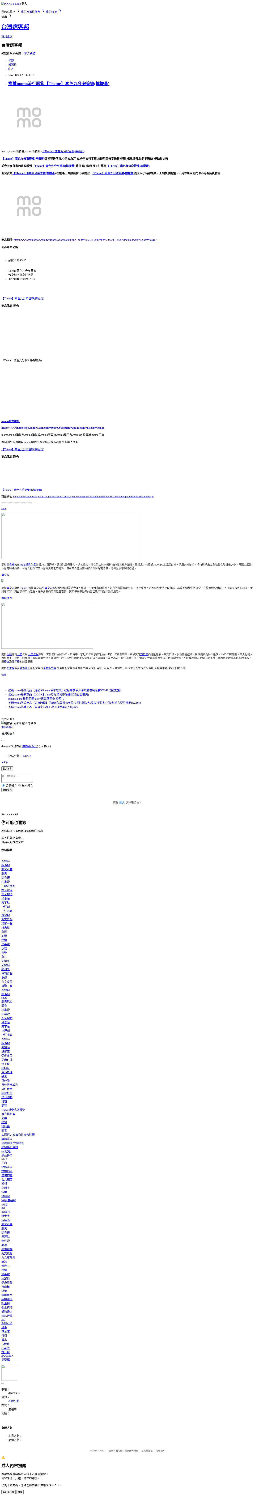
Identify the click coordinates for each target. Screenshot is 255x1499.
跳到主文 (6, 36)
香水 (4, 1339)
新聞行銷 (6, 1323)
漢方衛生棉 (49, 668)
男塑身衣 (47, 588)
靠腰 (4, 1118)
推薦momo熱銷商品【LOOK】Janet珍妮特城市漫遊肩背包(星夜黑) (48, 694)
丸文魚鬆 (6, 1253)
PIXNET (101, 1450)
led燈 (4, 1204)
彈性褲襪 (6, 1249)
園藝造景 (6, 1093)
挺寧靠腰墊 (8, 1113)
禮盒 (6, 661)
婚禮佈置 (6, 1171)
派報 (4, 1183)
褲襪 (4, 1245)
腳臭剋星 (31, 564)
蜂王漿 (5, 1064)
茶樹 (4, 1335)
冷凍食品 (6, 973)
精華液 (5, 1331)
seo (3, 1319)
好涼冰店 (6, 890)
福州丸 (5, 969)
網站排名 (6, 1155)
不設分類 (29, 53)
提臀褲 (5, 1359)
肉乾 (4, 952)
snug (4, 508)
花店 (4, 1162)
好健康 (5, 1051)
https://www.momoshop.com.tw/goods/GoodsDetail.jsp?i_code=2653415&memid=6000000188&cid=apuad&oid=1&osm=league (85, 239)
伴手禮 (16, 661)
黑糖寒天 (6, 1138)
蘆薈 (4, 1327)
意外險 (5, 1080)
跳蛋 (4, 1290)
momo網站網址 (10, 421)
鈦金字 (5, 1216)
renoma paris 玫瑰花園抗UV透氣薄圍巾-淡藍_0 (36, 698)
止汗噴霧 (6, 911)
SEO (4, 1158)
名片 (11, 68)
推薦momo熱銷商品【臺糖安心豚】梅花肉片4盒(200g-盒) (43, 707)
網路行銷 (6, 1315)
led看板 (5, 1220)
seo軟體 (6, 1151)
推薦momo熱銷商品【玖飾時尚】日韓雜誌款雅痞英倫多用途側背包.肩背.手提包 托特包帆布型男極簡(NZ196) (74, 702)
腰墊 (4, 1122)
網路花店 (6, 1167)
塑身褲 (5, 1352)
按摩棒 (5, 1286)
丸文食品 (33, 654)
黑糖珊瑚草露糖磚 (12, 1143)
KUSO (27, 755)
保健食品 (6, 1055)
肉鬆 (4, 936)
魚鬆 (4, 598)
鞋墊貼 (5, 915)
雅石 (4, 1101)
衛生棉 (10, 668)
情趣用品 (6, 1282)
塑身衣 (5, 575)
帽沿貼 (5, 865)
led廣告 (5, 1211)
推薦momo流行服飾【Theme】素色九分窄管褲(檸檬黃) (58, 83)
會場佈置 (6, 1175)
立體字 (5, 1187)
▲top (4, 762)
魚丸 (4, 956)
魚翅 (4, 977)
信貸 (4, 674)
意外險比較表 (9, 1084)
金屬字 (5, 1196)
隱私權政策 (147, 1450)
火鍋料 (5, 965)
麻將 (4, 1261)
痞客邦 (26, 746)
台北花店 (6, 1179)
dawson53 (7, 726)
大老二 (5, 1265)
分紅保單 (6, 1089)
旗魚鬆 (144, 654)
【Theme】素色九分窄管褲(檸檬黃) (63, 151)
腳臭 (4, 873)
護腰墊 (5, 1126)
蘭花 (4, 1105)
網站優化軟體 (9, 1147)
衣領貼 (5, 861)
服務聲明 (160, 1450)
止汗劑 (5, 906)
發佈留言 (7, 790)
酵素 (4, 1076)
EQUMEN (7, 1355)
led (3, 1207)
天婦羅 (5, 960)
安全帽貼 (6, 894)
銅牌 (4, 1192)
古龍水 (5, 1344)
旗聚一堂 (6, 923)
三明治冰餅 (8, 886)
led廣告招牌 (8, 1200)
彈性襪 (5, 1240)
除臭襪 (10, 564)
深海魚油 (6, 1072)
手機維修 (6, 1299)
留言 (34, 746)
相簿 (11, 60)
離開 (20, 1492)
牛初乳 (5, 1068)
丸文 (9, 598)
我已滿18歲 (8, 1492)
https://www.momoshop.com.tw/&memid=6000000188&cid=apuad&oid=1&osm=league (52, 427)
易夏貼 (5, 898)
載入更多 (7, 768)
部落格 (12, 64)
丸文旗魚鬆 (8, 1257)
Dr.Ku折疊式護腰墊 (13, 1109)
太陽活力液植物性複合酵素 (18, 1134)
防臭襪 (5, 881)
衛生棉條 (6, 1307)
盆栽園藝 (6, 1097)
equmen (24, 588)
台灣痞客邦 (15, 27)
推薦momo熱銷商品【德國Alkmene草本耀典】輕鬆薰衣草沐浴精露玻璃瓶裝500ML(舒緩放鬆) (64, 690)
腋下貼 (5, 902)
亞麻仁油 (6, 1059)
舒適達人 (25, 668)
